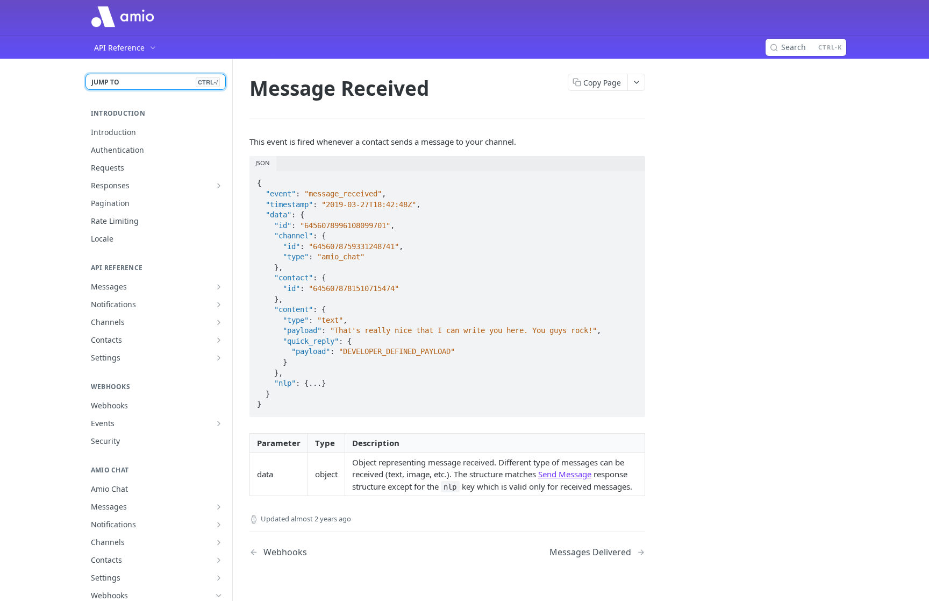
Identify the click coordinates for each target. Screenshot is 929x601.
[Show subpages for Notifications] (219, 304)
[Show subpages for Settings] (219, 357)
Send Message (564, 474)
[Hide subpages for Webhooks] (219, 595)
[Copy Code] (632, 180)
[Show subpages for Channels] (219, 322)
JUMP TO (154, 82)
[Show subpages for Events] (219, 423)
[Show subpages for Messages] (219, 286)
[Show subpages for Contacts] (219, 340)
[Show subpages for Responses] (219, 185)
